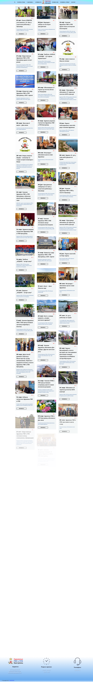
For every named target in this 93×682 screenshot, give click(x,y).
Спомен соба (55, 2)
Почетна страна (21, 2)
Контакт (73, 2)
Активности (38, 2)
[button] (14, 2)
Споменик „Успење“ (65, 2)
